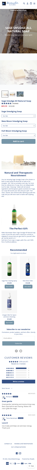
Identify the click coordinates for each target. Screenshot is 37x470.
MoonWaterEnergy (14, 459)
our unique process (18, 447)
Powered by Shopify (28, 459)
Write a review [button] (18, 382)
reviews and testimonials (23, 444)
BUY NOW (9, 286)
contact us (8, 444)
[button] (6, 103)
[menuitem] (5, 94)
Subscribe (18, 343)
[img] (6, 394)
